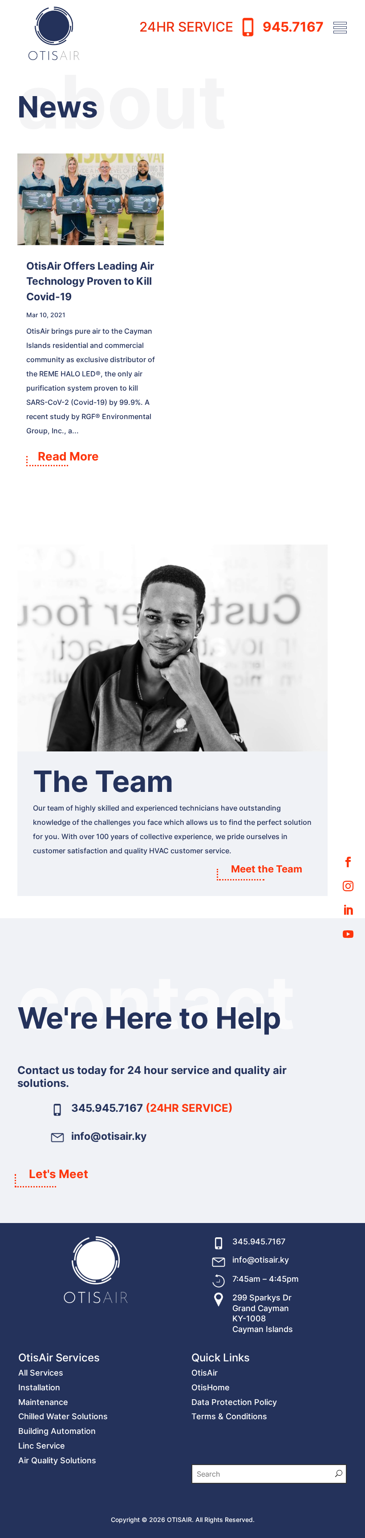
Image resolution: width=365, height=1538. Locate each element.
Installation (39, 1387)
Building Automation (57, 1431)
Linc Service (41, 1445)
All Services (40, 1372)
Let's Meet (58, 1174)
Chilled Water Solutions (63, 1416)
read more (68, 456)
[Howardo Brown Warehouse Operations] (172, 749)
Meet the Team (266, 869)
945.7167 (293, 26)
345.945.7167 (108, 1108)
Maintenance (43, 1402)
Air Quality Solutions (57, 1460)
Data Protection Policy (234, 1402)
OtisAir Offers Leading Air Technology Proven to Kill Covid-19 (90, 281)
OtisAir (204, 1372)
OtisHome (210, 1387)
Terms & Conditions (229, 1416)
